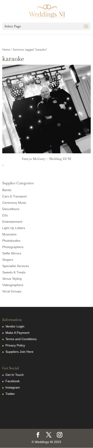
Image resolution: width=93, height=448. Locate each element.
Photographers (12, 247)
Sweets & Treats (14, 272)
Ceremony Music (14, 202)
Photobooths (11, 240)
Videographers (12, 285)
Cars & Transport (14, 196)
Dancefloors (10, 209)
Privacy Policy (15, 345)
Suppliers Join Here (19, 351)
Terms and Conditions (21, 339)
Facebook (12, 381)
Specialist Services (15, 266)
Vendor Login (14, 326)
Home (6, 49)
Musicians (9, 234)
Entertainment (12, 221)
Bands (6, 190)
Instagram (12, 387)
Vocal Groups (11, 291)
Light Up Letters (13, 228)
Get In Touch (14, 375)
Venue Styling (12, 278)
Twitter (10, 394)
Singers (7, 259)
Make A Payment (17, 332)
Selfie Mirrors (11, 253)
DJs (5, 215)
